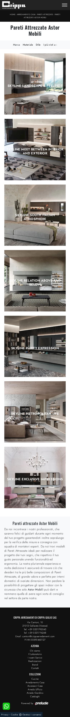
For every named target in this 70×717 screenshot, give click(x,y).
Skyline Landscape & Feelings (35, 86)
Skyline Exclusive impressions (35, 479)
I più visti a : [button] (50, 44)
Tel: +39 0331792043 (35, 629)
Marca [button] (16, 44)
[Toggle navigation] (64, 5)
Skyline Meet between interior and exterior (34, 151)
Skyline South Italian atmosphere (35, 217)
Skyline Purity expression (35, 348)
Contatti (35, 668)
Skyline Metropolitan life (35, 414)
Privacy (4, 714)
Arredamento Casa (26, 14)
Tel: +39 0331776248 (35, 632)
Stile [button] (38, 44)
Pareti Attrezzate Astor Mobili (42, 16)
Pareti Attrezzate (45, 14)
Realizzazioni (34, 661)
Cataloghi (35, 696)
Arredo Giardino (35, 693)
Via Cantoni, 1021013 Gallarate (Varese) (35, 624)
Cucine (35, 679)
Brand (35, 664)
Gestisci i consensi (31, 714)
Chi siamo (35, 650)
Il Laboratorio (35, 654)
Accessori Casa (35, 686)
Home (12, 14)
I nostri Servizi (35, 657)
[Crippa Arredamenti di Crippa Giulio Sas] (13, 5)
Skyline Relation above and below (35, 282)
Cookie (14, 714)
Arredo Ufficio (35, 689)
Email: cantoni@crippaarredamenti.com (35, 636)
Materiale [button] (28, 44)
